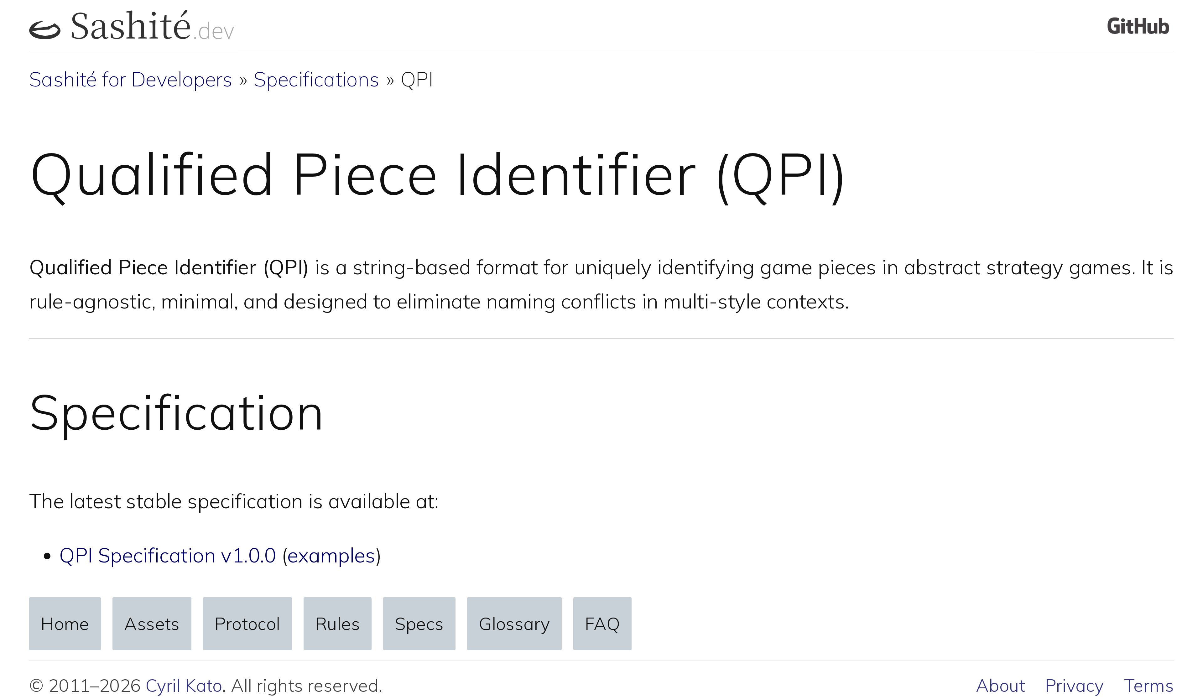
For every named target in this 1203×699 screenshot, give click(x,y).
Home (65, 623)
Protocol (247, 623)
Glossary (514, 623)
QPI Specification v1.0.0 (167, 554)
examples (331, 554)
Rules (337, 623)
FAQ (602, 623)
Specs (419, 623)
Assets (152, 623)
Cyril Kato (183, 685)
